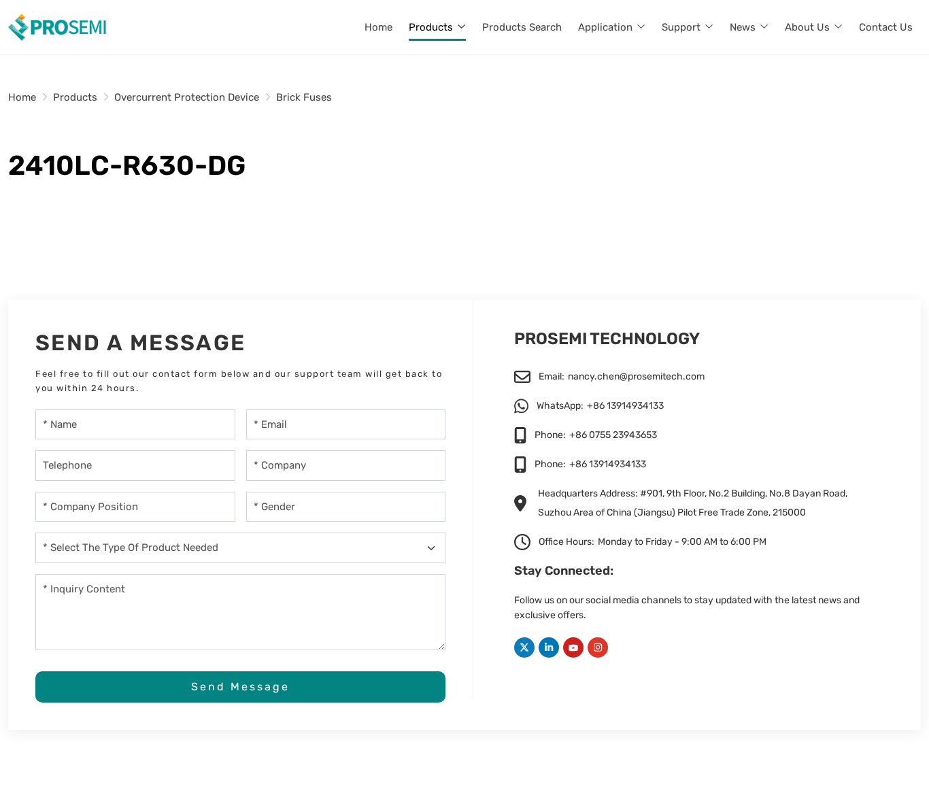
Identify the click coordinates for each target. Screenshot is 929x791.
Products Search (522, 27)
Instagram (598, 647)
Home (378, 27)
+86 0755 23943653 (613, 435)
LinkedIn (549, 647)
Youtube (573, 647)
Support (681, 27)
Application (605, 27)
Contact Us (886, 27)
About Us (807, 27)
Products (431, 27)
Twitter (524, 647)
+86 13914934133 (625, 405)
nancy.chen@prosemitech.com (636, 376)
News (743, 27)
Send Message (240, 686)
